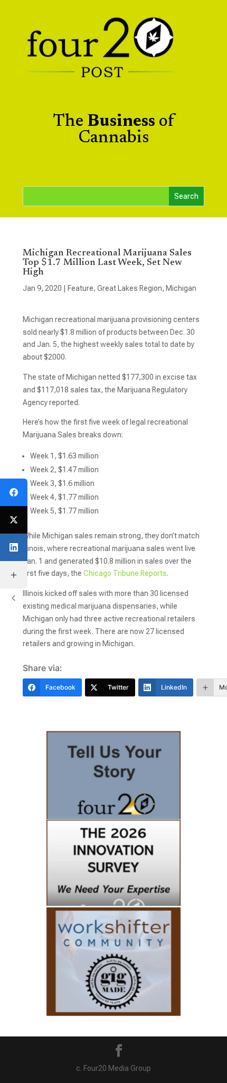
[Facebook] (13, 492)
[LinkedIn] (13, 547)
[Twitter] (13, 520)
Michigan (181, 288)
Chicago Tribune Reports (125, 573)
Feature (80, 288)
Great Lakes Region (129, 288)
